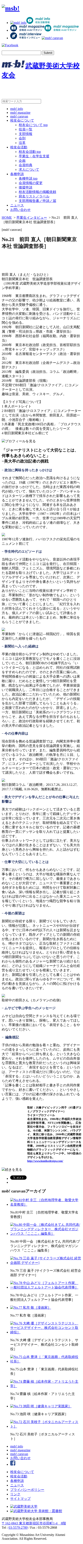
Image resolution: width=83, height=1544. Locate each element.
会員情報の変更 (31, 183)
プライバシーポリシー (27, 1489)
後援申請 (25, 187)
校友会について (22, 120)
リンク (15, 1494)
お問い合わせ (20, 209)
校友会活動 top (30, 151)
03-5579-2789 (18, 1527)
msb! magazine (20, 112)
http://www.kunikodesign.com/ (45, 1160)
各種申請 (17, 174)
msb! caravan (19, 116)
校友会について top (33, 125)
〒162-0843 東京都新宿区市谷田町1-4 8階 (34, 1523)
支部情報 (25, 134)
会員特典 (25, 165)
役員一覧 (25, 129)
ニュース (17, 205)
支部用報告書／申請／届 (37, 201)
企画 (22, 160)
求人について (29, 169)
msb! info (16, 109)
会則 (22, 138)
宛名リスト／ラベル (34, 196)
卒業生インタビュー (31, 217)
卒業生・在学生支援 (34, 156)
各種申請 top (28, 178)
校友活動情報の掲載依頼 (37, 192)
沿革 (22, 143)
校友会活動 (18, 147)
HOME (7, 217)
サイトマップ (20, 1498)
